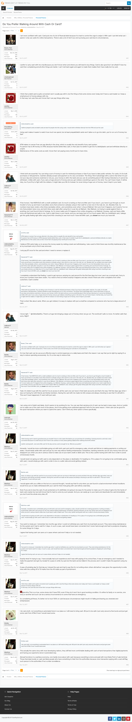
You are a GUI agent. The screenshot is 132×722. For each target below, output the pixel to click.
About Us (8, 705)
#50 (127, 365)
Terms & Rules (72, 701)
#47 (127, 225)
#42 (127, 87)
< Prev (12, 30)
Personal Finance (16, 27)
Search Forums (7, 12)
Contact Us (8, 709)
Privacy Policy (72, 709)
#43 (127, 116)
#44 (127, 138)
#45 (127, 167)
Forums (10, 8)
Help (69, 696)
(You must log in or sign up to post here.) (118, 670)
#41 (127, 58)
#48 (127, 307)
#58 (127, 633)
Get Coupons (9, 696)
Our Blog (7, 701)
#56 (127, 573)
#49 (127, 336)
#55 (127, 536)
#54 (127, 498)
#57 (127, 604)
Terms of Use (72, 705)
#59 (127, 665)
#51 (127, 398)
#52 (127, 428)
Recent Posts (18, 12)
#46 (127, 196)
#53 (127, 464)
